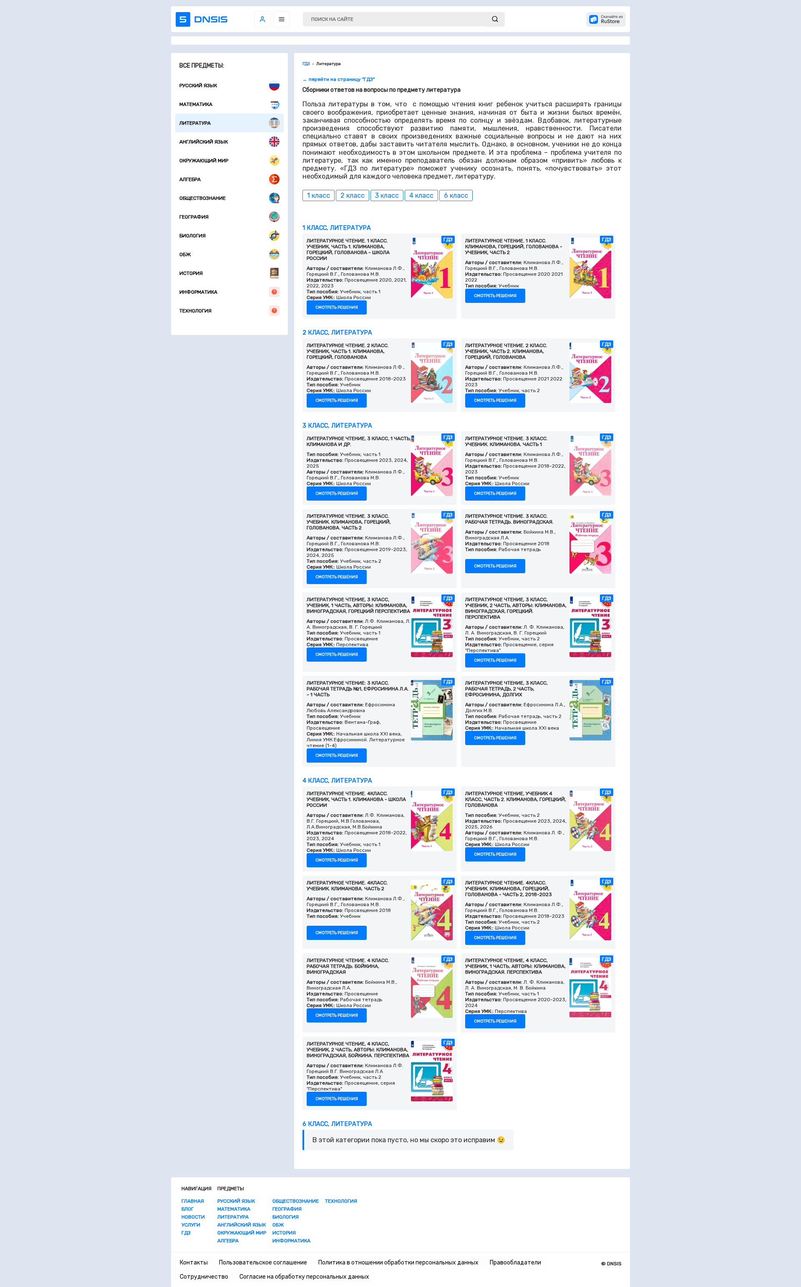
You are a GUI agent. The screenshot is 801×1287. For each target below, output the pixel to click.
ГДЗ (186, 1233)
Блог (187, 1209)
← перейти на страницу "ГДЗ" (338, 79)
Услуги (190, 1225)
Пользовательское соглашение (263, 1262)
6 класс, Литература (337, 1124)
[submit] (495, 19)
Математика (195, 104)
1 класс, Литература (336, 228)
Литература (195, 123)
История (191, 273)
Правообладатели (515, 1262)
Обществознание (202, 198)
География (194, 217)
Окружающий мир (203, 161)
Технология (195, 311)
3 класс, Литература (337, 425)
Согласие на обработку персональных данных (304, 1276)
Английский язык (203, 142)
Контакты (194, 1262)
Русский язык (198, 85)
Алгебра (190, 179)
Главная (192, 1201)
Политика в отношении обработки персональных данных (398, 1262)
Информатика (198, 292)
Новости (193, 1217)
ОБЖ (185, 254)
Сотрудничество (204, 1276)
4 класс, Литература (337, 780)
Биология (192, 236)
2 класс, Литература (337, 332)
